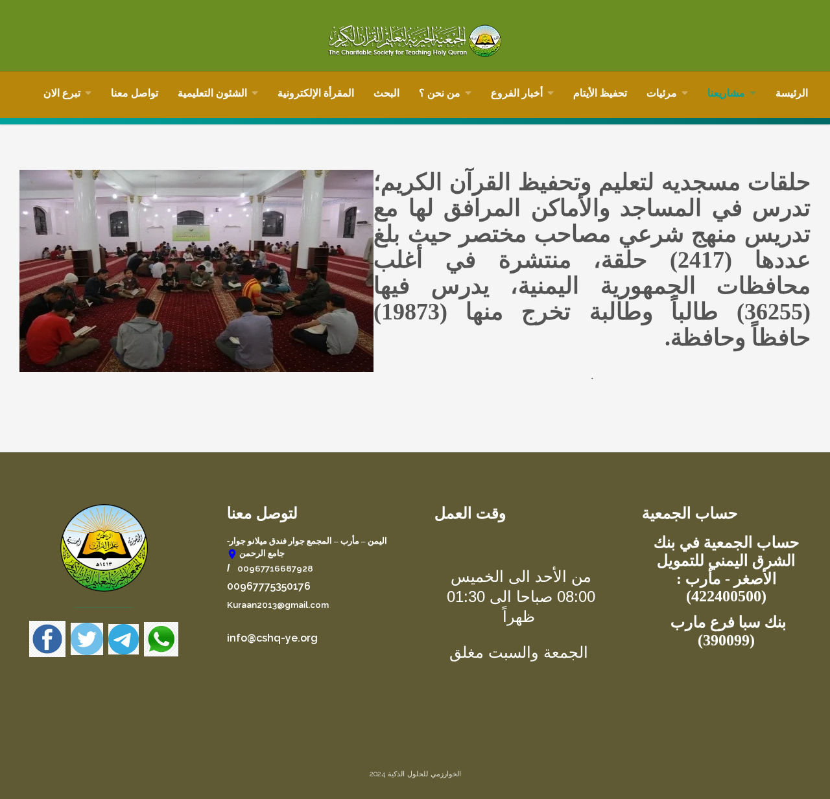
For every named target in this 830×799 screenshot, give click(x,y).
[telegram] (126, 638)
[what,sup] (161, 638)
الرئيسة (792, 93)
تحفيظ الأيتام (600, 93)
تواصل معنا (134, 93)
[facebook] (47, 638)
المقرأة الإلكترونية (316, 93)
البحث (386, 93)
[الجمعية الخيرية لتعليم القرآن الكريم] (415, 40)
